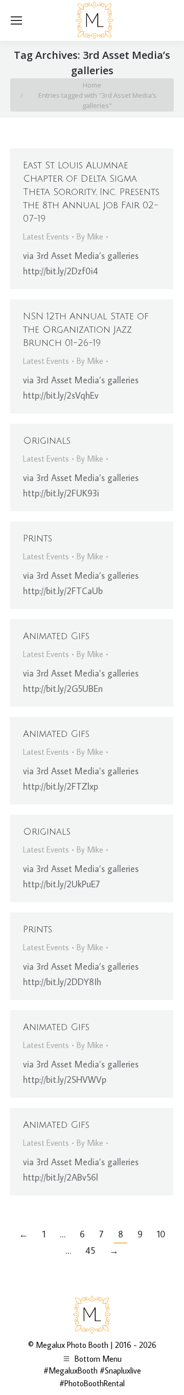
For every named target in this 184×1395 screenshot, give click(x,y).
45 (90, 1250)
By (90, 236)
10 (161, 1234)
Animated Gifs (56, 636)
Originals (47, 440)
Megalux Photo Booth (72, 1345)
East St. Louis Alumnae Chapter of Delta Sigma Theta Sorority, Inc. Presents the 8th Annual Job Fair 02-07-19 (91, 192)
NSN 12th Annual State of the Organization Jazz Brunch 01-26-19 (86, 329)
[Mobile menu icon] (16, 20)
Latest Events (46, 236)
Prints (37, 538)
